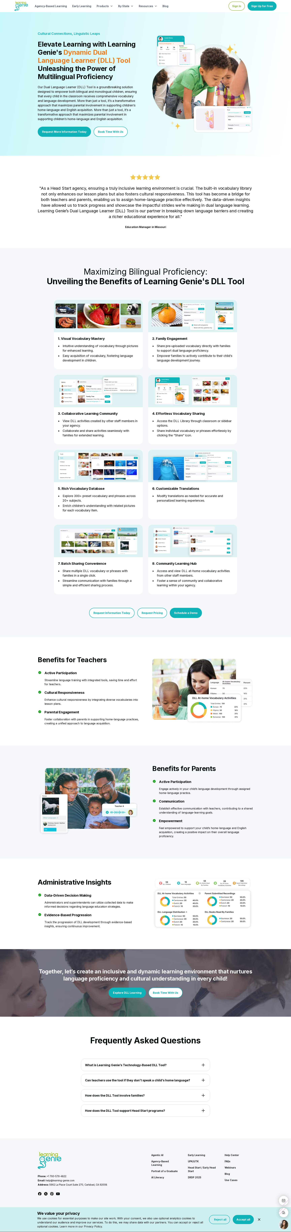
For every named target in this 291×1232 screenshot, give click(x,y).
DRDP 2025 (194, 1177)
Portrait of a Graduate (164, 1171)
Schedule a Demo (186, 613)
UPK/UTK (193, 1161)
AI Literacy (157, 1177)
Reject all (219, 1219)
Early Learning (81, 6)
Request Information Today (111, 613)
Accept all (243, 1219)
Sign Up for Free (262, 6)
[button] (105, 6)
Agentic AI (157, 1155)
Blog (165, 6)
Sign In (236, 6)
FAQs (227, 1161)
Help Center (232, 1155)
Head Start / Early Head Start (202, 1169)
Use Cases (231, 1180)
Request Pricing (152, 613)
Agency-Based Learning (51, 6)
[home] (21, 6)
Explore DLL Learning (127, 992)
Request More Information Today (64, 131)
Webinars (230, 1167)
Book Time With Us (110, 131)
